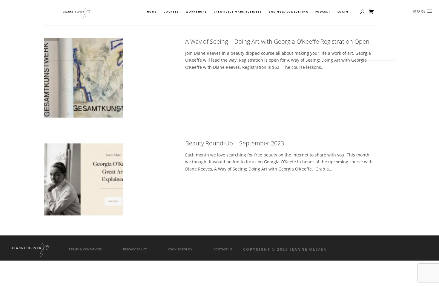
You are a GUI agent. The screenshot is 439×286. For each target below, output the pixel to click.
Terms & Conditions (85, 249)
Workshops (196, 11)
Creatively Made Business (238, 11)
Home (152, 11)
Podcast (323, 11)
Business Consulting (288, 11)
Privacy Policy (135, 249)
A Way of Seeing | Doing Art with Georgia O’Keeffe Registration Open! (278, 41)
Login (342, 11)
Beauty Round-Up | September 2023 (234, 143)
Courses (171, 11)
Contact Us (223, 249)
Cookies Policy (180, 249)
